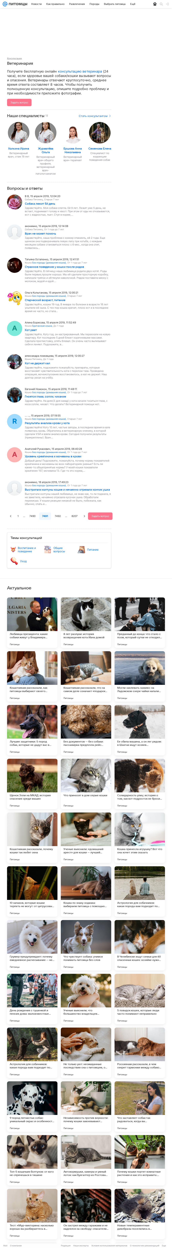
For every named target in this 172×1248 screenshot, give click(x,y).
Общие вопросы (59, 549)
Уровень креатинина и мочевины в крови (53, 456)
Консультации (14, 58)
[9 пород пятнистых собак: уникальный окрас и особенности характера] (32, 1106)
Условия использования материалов (109, 1245)
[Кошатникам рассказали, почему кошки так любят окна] (32, 838)
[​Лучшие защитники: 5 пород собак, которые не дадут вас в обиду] (32, 730)
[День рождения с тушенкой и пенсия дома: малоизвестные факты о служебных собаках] (32, 999)
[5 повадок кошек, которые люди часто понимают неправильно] (140, 999)
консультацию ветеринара (80, 71)
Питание (92, 549)
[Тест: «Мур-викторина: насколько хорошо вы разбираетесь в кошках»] (32, 1214)
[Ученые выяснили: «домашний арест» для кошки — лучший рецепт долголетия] (86, 838)
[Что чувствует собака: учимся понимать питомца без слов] (86, 945)
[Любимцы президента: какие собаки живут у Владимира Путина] (32, 622)
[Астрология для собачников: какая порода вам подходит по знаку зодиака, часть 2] (140, 891)
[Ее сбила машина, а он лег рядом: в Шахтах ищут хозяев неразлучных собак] (140, 730)
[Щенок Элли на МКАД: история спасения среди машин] (32, 784)
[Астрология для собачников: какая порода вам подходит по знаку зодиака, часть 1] (32, 1053)
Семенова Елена (99, 148)
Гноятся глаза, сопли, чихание (45, 396)
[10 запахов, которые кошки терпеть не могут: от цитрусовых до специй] (32, 891)
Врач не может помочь (40, 233)
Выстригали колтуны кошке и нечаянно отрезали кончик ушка (67, 489)
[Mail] (5, 4)
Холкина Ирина (18, 148)
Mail (5, 1245)
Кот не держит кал (37, 363)
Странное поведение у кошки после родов (54, 266)
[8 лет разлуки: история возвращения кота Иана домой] (86, 622)
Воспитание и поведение (27, 549)
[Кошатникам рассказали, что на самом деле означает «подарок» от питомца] (86, 676)
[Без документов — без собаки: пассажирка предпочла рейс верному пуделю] (86, 730)
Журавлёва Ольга (45, 150)
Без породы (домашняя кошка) (49, 262)
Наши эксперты (81, 1245)
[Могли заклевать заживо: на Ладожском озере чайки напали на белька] (140, 676)
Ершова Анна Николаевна (72, 150)
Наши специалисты (25, 116)
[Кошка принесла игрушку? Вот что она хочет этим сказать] (140, 838)
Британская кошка (42, 325)
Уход (23, 561)
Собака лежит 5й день (40, 203)
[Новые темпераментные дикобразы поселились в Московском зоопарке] (140, 1214)
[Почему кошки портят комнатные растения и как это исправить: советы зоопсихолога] (140, 1160)
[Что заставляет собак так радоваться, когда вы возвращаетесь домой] (140, 1106)
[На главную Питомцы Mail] (17, 4)
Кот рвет (31, 330)
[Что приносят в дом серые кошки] (86, 784)
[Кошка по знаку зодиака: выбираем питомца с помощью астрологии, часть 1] (86, 891)
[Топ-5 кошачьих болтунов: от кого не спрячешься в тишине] (32, 1160)
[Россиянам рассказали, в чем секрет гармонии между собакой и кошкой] (140, 1053)
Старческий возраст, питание (45, 300)
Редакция (66, 1245)
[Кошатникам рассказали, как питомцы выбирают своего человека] (32, 676)
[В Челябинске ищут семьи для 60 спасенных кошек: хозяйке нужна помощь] (140, 945)
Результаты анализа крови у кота (47, 423)
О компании (16, 1245)
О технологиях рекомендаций (144, 1245)
